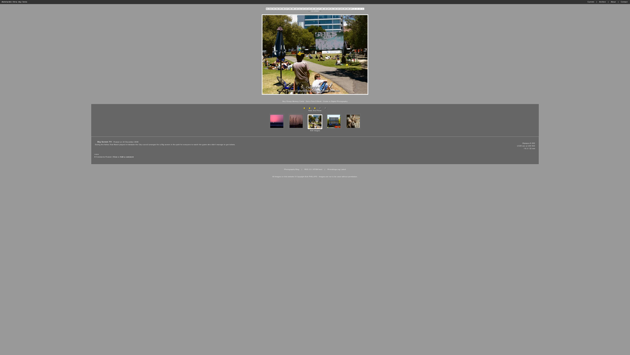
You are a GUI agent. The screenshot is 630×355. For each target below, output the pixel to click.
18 (322, 9)
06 (284, 9)
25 (345, 9)
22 (335, 9)
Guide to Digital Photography (335, 101)
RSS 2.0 (308, 169)
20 (328, 9)
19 (325, 9)
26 (348, 9)
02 (271, 9)
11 (300, 9)
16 (316, 9)
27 (351, 9)
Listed (343, 169)
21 (332, 9)
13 (306, 9)
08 (290, 9)
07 (287, 9)
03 (274, 9)
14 (309, 9)
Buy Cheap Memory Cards (293, 101)
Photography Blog (291, 169)
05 (280, 9)
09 (293, 9)
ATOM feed (317, 169)
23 (338, 9)
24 (341, 9)
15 (312, 9)
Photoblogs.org (333, 169)
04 (277, 9)
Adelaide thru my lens (14, 2)
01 (267, 9)
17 (319, 9)
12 (303, 9)
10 (296, 9)
